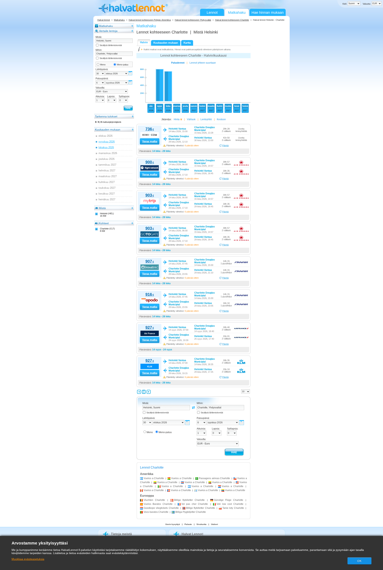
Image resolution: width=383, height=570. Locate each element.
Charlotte (154, 500)
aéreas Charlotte (214, 478)
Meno (103, 64)
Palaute (188, 524)
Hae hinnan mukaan (268, 13)
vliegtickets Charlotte (161, 508)
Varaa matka (149, 141)
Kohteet (104, 223)
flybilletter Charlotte (189, 500)
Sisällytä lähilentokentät (111, 45)
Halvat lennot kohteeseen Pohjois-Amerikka (150, 20)
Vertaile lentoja (108, 30)
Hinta (177, 119)
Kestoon (221, 119)
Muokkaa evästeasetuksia (28, 559)
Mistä (102, 208)
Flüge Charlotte (228, 500)
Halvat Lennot (192, 534)
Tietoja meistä (121, 534)
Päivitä (225, 145)
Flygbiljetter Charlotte (190, 512)
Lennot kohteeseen (162, 32)
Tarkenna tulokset (106, 116)
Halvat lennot (103, 20)
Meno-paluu (122, 64)
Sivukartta (201, 524)
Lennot (212, 13)
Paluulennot (178, 62)
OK (359, 560)
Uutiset (214, 524)
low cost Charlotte (230, 504)
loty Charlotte (233, 508)
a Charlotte (154, 478)
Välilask (191, 119)
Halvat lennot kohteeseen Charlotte (232, 20)
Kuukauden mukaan (107, 129)
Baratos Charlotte (158, 504)
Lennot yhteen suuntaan (203, 62)
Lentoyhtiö (206, 119)
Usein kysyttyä (172, 524)
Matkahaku (237, 13)
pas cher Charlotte (194, 504)
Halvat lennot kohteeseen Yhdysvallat (193, 20)
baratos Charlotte (156, 512)
